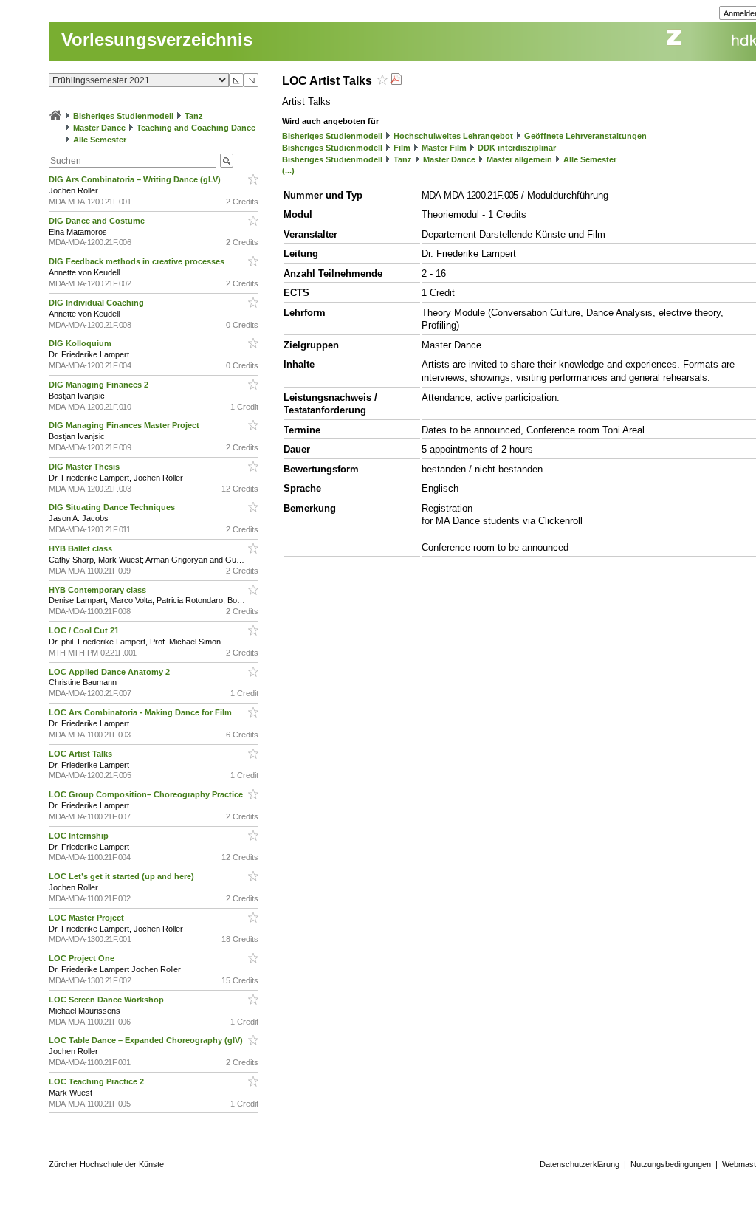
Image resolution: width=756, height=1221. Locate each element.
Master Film (444, 147)
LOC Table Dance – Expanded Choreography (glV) (147, 1040)
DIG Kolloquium (81, 343)
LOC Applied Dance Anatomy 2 (110, 671)
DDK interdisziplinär (517, 147)
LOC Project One (83, 958)
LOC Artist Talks (81, 753)
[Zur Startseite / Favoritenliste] (55, 115)
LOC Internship (80, 835)
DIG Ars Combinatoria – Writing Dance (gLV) (136, 179)
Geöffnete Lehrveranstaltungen (585, 135)
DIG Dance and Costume (98, 220)
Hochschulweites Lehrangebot (453, 135)
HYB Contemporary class (98, 589)
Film (402, 147)
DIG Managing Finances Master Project (125, 425)
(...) (288, 170)
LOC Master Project (87, 917)
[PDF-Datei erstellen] (396, 81)
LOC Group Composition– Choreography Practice (147, 794)
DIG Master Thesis (85, 466)
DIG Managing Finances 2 (100, 384)
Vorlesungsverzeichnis (156, 39)
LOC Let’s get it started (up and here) (122, 876)
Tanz (194, 115)
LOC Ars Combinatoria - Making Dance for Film (141, 712)
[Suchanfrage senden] (226, 161)
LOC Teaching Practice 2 (97, 1081)
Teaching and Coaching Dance (196, 127)
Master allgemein (519, 159)
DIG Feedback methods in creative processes (138, 261)
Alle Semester (99, 139)
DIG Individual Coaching (97, 302)
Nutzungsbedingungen (670, 1164)
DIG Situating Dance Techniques (113, 507)
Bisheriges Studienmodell (123, 115)
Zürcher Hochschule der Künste (106, 1164)
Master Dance (99, 127)
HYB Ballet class (81, 548)
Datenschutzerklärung (579, 1164)
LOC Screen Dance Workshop (107, 999)
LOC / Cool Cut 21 (85, 630)
